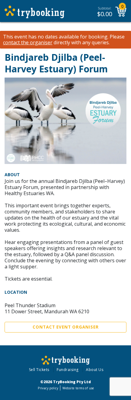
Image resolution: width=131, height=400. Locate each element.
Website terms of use (78, 388)
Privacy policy (48, 388)
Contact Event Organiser (66, 327)
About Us (94, 369)
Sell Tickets (39, 369)
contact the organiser (27, 42)
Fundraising (68, 369)
